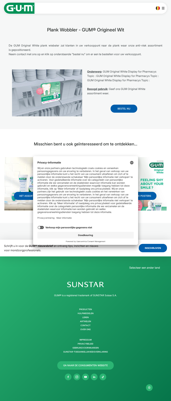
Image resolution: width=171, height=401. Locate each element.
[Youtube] (85, 377)
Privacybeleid (85, 344)
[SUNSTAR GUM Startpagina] (19, 8)
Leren (85, 317)
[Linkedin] (94, 377)
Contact (85, 325)
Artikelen (85, 321)
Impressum (85, 340)
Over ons (85, 329)
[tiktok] (103, 377)
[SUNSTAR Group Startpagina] (85, 284)
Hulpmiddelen (86, 313)
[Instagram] (76, 377)
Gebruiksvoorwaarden (85, 348)
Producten (85, 309)
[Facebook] (68, 377)
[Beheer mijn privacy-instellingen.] (149, 387)
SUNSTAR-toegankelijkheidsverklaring (85, 352)
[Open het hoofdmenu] (164, 8)
